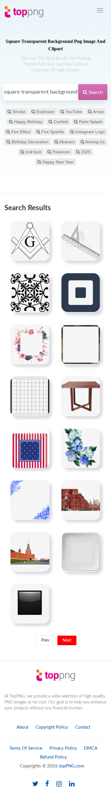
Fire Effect (20, 131)
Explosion (44, 111)
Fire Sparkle (52, 131)
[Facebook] (47, 784)
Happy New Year (57, 162)
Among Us (94, 141)
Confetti (60, 121)
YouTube (73, 111)
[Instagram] (59, 784)
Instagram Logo (89, 131)
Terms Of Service (25, 748)
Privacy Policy (63, 748)
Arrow (98, 111)
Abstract (66, 141)
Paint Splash (90, 121)
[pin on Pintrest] (41, 229)
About (22, 727)
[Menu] (100, 10)
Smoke (18, 111)
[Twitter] (35, 784)
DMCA (90, 748)
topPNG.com (71, 766)
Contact (82, 727)
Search (95, 92)
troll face (32, 152)
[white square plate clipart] (80, 552)
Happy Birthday (28, 121)
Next (66, 640)
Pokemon (60, 152)
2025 (85, 152)
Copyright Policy (52, 727)
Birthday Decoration (29, 141)
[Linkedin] (72, 784)
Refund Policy (53, 757)
